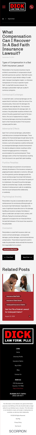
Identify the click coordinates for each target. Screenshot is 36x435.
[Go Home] (3, 18)
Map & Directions (18, 388)
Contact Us (18, 374)
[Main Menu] (3, 6)
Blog (18, 370)
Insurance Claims (18, 361)
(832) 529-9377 (18, 395)
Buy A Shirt (18, 365)
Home (18, 352)
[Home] (17, 7)
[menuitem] (18, 419)
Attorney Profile (18, 356)
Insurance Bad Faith (10, 249)
